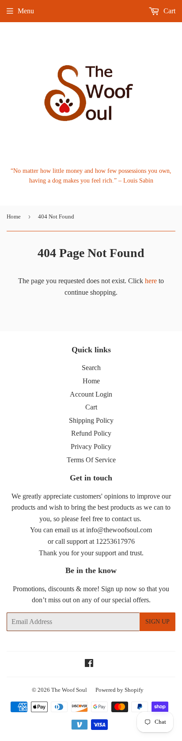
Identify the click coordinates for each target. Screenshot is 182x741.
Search (91, 367)
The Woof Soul (69, 689)
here (151, 281)
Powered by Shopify (119, 689)
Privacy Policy (91, 446)
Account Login (91, 394)
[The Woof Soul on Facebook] (89, 664)
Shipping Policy (91, 420)
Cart (168, 11)
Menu (26, 11)
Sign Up (157, 621)
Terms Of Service (91, 460)
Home (14, 216)
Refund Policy (91, 433)
